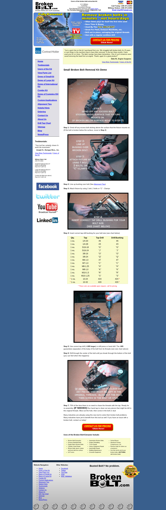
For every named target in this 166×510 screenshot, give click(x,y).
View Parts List (44, 73)
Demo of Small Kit (46, 77)
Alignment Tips (45, 104)
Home (40, 61)
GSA (63, 474)
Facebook (64, 468)
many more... (95, 9)
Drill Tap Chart (44, 123)
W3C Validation (66, 476)
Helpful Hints (44, 108)
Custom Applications (47, 100)
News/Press (43, 134)
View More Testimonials (43, 153)
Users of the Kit (45, 69)
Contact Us (43, 115)
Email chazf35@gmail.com (122, 10)
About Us (42, 119)
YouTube (64, 472)
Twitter (63, 470)
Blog (40, 131)
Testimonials (43, 65)
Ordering (42, 112)
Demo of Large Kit (46, 80)
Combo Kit (43, 90)
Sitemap (41, 127)
